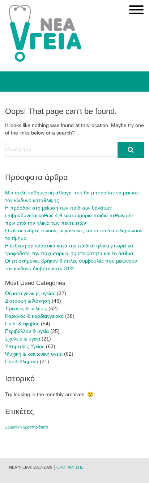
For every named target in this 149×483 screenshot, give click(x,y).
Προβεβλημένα (21, 361)
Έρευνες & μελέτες (26, 308)
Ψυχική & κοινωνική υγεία (34, 354)
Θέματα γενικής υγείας (30, 293)
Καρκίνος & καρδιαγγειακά (34, 316)
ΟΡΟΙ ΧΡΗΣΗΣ (70, 467)
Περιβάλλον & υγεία (27, 331)
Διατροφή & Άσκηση (27, 301)
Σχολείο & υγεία (22, 339)
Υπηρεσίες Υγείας (24, 346)
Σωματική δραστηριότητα (26, 427)
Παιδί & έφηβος (22, 323)
